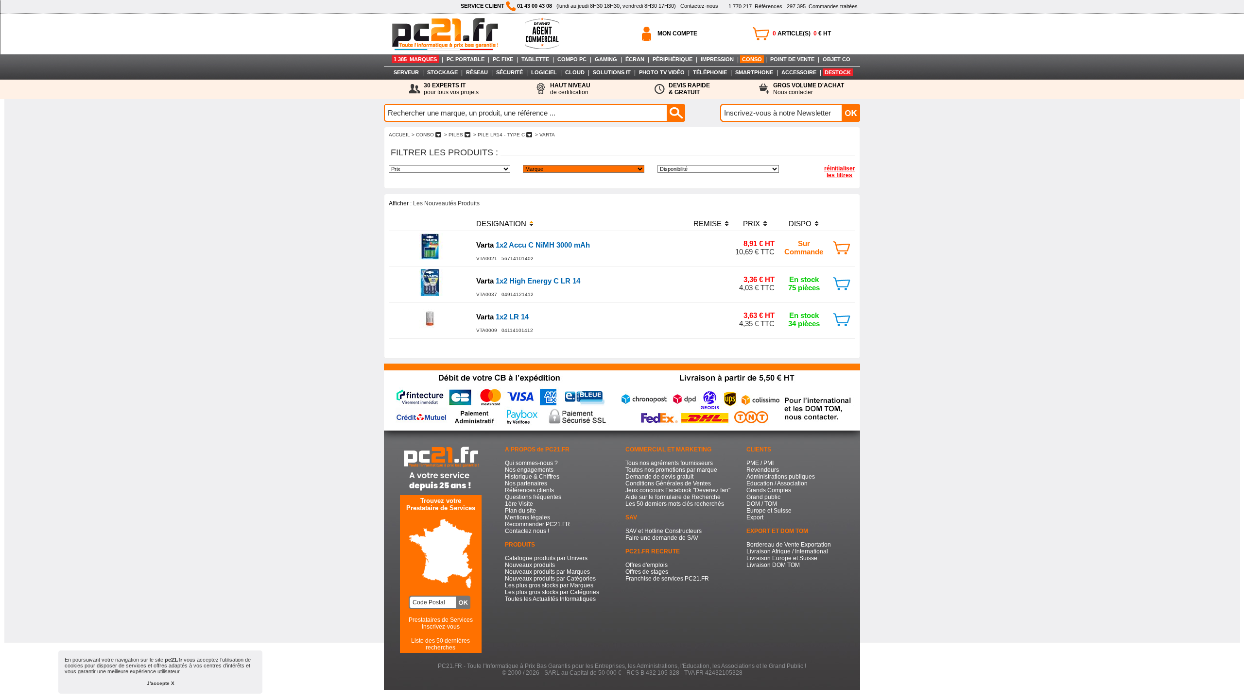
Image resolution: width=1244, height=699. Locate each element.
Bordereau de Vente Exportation (788, 544)
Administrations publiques (780, 476)
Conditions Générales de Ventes (668, 483)
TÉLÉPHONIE (710, 72)
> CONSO (422, 134)
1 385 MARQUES (415, 59)
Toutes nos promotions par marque (671, 469)
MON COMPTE (677, 33)
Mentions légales (527, 517)
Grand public (763, 497)
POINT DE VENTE (792, 59)
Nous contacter (808, 89)
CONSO (752, 59)
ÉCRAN (634, 59)
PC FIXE (503, 59)
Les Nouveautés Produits (446, 203)
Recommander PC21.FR (537, 524)
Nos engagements (529, 469)
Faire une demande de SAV (661, 537)
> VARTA (545, 134)
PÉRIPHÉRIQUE (672, 59)
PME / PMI (760, 463)
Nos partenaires (526, 483)
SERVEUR (406, 72)
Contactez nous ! (527, 531)
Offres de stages (646, 571)
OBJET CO (836, 59)
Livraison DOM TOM (773, 565)
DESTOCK (838, 72)
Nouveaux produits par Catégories (550, 578)
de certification (570, 89)
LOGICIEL (544, 72)
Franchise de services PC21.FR (667, 578)
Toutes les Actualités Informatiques (550, 599)
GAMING (606, 59)
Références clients (529, 490)
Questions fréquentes (533, 497)
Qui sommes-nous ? (531, 463)
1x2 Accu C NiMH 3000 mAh (533, 245)
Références (755, 6)
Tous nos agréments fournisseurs (669, 463)
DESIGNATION (501, 223)
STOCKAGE (442, 72)
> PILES (454, 134)
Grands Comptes (768, 490)
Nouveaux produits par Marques (547, 571)
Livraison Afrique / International (787, 551)
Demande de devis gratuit (659, 476)
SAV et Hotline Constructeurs (663, 531)
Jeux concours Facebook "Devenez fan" (677, 490)
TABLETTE (535, 59)
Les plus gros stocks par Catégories (552, 592)
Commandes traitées (822, 6)
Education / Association (777, 483)
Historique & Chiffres (532, 476)
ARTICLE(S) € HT (802, 33)
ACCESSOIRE (798, 72)
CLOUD (575, 72)
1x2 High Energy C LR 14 (528, 281)
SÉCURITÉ (509, 72)
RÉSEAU (477, 72)
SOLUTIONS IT (612, 72)
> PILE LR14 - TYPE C (499, 134)
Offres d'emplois (646, 565)
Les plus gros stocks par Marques (549, 585)
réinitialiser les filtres (839, 172)
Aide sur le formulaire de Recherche (673, 497)
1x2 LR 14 (502, 317)
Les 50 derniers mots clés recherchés (674, 503)
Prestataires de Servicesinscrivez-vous (441, 623)
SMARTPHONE (754, 72)
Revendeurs (762, 469)
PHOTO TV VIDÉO (662, 72)
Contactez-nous (699, 6)
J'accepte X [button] (160, 683)
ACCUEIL (399, 134)
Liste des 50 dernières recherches (440, 644)
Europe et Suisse (769, 510)
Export (754, 517)
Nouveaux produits (530, 565)
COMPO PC (572, 59)
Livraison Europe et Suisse (781, 558)
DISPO (800, 223)
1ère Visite (519, 503)
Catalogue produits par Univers (546, 558)
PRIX (751, 223)
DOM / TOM (761, 503)
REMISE (707, 223)
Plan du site (520, 510)
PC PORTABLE (465, 59)
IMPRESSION (717, 59)
